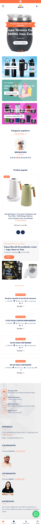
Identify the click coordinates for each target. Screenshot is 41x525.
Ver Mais (19, 306)
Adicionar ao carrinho (20, 225)
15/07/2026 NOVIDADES (20, 343)
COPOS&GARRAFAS (13, 62)
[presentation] (18, 232)
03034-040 (8, 435)
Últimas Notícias (20, 294)
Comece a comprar (11, 67)
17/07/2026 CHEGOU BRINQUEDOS (20, 320)
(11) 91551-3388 (20, 451)
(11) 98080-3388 (19, 479)
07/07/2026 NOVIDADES (20, 365)
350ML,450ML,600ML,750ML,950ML (19, 87)
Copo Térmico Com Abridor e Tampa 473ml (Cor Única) (19, 110)
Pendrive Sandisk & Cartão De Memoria (20, 298)
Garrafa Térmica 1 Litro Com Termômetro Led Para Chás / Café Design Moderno (20, 215)
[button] (18, 50)
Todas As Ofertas (19, 134)
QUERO (8, 257)
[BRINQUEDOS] (20, 147)
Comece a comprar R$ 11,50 (14, 116)
